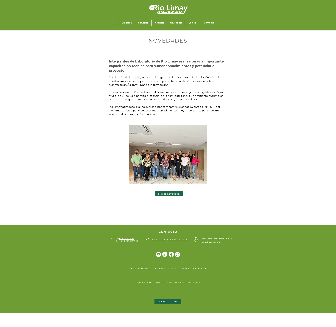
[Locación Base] (195, 239)
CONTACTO (168, 231)
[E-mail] (146, 239)
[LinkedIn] (164, 254)
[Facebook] (171, 254)
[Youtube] (158, 254)
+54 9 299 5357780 (129, 241)
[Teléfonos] (110, 239)
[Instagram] (177, 254)
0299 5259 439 (126, 238)
